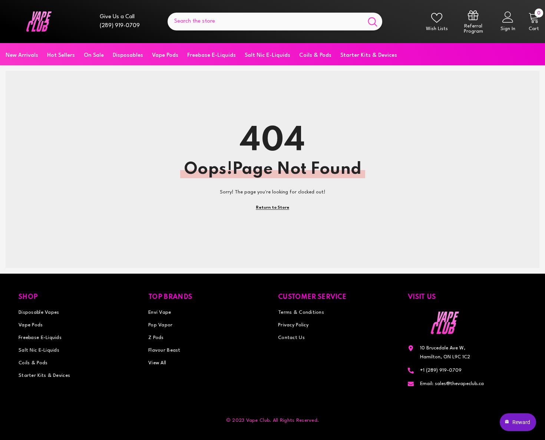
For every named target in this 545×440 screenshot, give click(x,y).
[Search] (275, 21)
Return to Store (272, 208)
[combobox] (265, 21)
